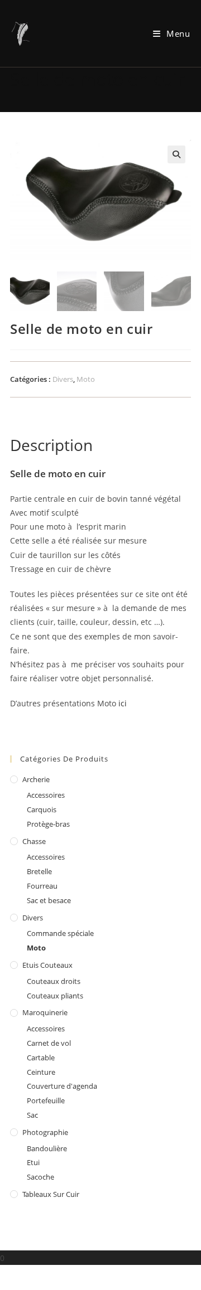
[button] (176, 154)
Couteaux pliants (55, 996)
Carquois (41, 809)
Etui (33, 1162)
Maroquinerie (45, 1012)
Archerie (36, 779)
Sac (32, 1115)
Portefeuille (46, 1100)
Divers (62, 379)
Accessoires (46, 795)
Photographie (45, 1132)
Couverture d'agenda (62, 1086)
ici (122, 703)
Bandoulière (47, 1148)
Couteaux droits (53, 981)
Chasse (34, 841)
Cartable (41, 1058)
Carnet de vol (49, 1043)
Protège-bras (48, 824)
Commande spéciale (60, 933)
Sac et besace (49, 900)
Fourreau (42, 886)
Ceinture (41, 1072)
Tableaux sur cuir (50, 1194)
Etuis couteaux (47, 965)
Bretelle (39, 871)
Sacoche (40, 1177)
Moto (85, 379)
